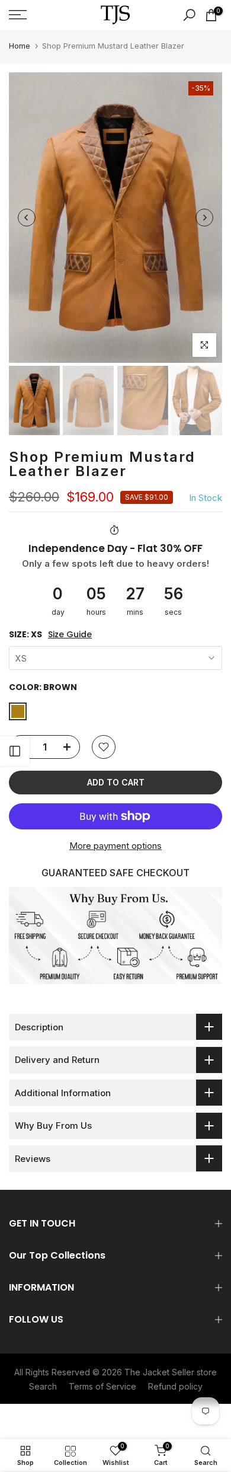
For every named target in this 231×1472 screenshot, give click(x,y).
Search (43, 1386)
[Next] (204, 217)
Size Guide (70, 634)
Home (19, 45)
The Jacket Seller (159, 1372)
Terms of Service (102, 1386)
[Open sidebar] (15, 751)
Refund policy (175, 1386)
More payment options (115, 845)
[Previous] (27, 217)
